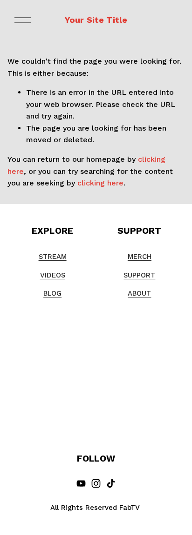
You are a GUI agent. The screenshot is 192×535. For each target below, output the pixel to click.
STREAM (53, 256)
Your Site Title (96, 20)
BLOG (52, 293)
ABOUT (139, 293)
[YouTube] (81, 483)
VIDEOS (52, 275)
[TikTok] (111, 483)
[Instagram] (96, 483)
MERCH (139, 256)
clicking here (100, 182)
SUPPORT (139, 275)
